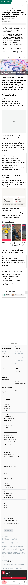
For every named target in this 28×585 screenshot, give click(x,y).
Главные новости (8, 401)
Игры (16, 390)
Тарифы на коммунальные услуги (11, 456)
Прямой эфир (7, 404)
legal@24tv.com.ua (17, 563)
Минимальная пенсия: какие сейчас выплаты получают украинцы (12, 136)
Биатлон (6, 509)
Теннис (5, 507)
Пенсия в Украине (8, 460)
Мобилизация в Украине (10, 432)
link (15, 354)
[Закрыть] (25, 572)
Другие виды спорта (8, 511)
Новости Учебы (8, 478)
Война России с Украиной (10, 414)
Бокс (5, 503)
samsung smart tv (15, 543)
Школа (5, 481)
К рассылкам (8, 530)
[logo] (8, 2)
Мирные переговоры (8, 420)
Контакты (17, 379)
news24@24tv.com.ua (6, 348)
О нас (3, 368)
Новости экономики (9, 449)
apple (15, 539)
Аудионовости (7, 408)
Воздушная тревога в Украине (10, 422)
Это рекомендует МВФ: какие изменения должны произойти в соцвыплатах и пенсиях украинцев (20, 5)
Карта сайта (17, 388)
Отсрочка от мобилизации (10, 441)
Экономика (4, 5)
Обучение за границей (9, 487)
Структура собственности (20, 383)
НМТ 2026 (6, 483)
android (6, 539)
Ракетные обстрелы (8, 416)
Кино (5, 464)
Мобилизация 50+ (8, 435)
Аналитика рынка (8, 493)
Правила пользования (6, 381)
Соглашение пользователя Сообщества (20, 371)
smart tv (6, 543)
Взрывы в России (8, 425)
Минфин (9, 21)
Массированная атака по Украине (11, 423)
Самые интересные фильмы (10, 466)
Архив (16, 385)
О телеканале (4, 375)
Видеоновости (7, 406)
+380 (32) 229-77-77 (10, 561)
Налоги (5, 458)
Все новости (7, 399)
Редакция (4, 370)
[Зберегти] (24, 57)
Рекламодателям (5, 379)
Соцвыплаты (10, 5)
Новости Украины (8, 403)
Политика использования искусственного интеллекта (7, 388)
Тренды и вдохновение (9, 497)
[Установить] (14, 575)
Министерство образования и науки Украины (14, 480)
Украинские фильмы (8, 468)
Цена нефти (6, 450)
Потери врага (7, 427)
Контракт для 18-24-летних (10, 439)
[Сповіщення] (26, 2)
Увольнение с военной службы (11, 433)
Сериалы (6, 473)
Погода (5, 410)
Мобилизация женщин (9, 437)
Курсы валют (7, 452)
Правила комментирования (19, 374)
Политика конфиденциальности (6, 384)
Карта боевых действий (9, 418)
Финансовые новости (9, 454)
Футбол (5, 505)
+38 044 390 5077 (18, 348)
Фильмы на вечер (8, 470)
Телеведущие (4, 377)
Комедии (6, 471)
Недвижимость (8, 491)
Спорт (5, 501)
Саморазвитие (7, 485)
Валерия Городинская (10, 18)
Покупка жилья (7, 495)
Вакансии (17, 381)
